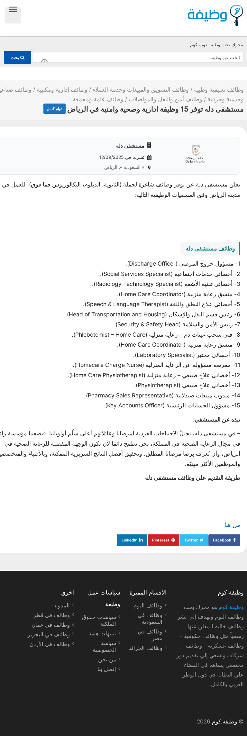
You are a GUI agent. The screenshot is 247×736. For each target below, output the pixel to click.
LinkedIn (129, 540)
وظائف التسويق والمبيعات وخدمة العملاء (141, 89)
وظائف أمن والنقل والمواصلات (165, 99)
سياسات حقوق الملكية (99, 620)
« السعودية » (132, 167)
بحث (15, 57)
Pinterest (160, 540)
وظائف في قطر (51, 615)
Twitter (191, 540)
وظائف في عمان (51, 625)
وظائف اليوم (147, 605)
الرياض (110, 167)
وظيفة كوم (231, 607)
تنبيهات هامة (102, 633)
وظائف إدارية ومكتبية (62, 89)
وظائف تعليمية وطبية (219, 89)
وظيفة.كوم (224, 721)
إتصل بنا (106, 669)
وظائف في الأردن (50, 644)
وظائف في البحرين (48, 634)
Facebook (222, 540)
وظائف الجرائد (145, 648)
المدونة (61, 605)
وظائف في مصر (150, 634)
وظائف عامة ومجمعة (98, 99)
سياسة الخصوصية (104, 646)
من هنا (232, 524)
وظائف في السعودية (150, 618)
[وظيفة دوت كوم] (132, 15)
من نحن (107, 659)
